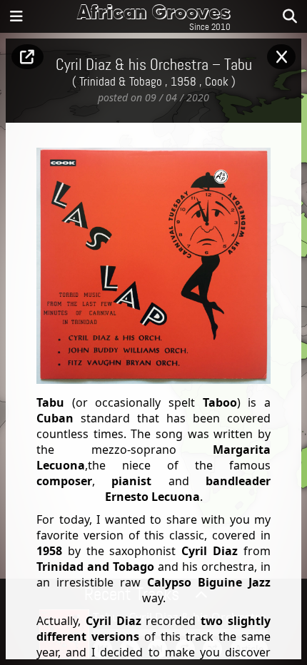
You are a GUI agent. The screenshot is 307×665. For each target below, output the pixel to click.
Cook (216, 82)
